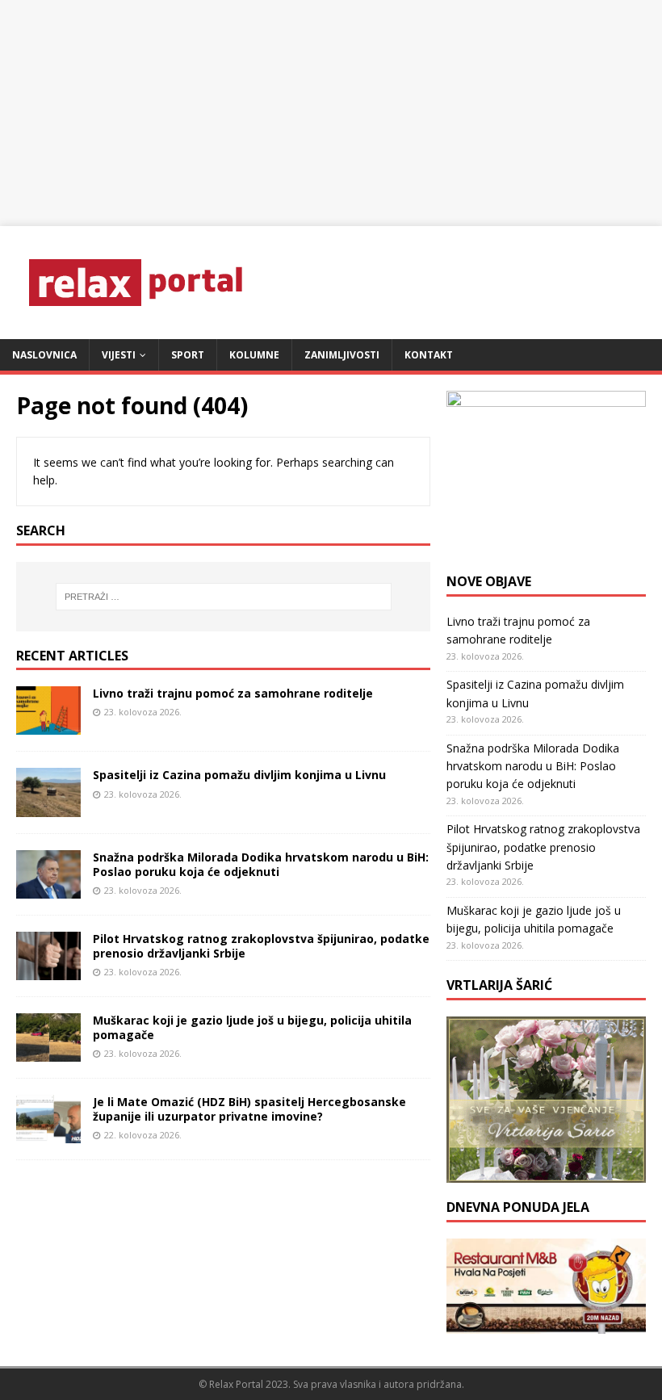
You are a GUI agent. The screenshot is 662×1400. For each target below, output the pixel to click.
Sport (187, 355)
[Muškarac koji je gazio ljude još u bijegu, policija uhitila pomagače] (48, 1051)
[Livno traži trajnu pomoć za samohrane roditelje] (48, 725)
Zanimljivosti (341, 355)
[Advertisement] (331, 113)
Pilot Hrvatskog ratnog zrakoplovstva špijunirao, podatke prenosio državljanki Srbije (261, 946)
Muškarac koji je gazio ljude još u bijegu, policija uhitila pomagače (252, 1027)
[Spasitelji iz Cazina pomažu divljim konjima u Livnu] (48, 807)
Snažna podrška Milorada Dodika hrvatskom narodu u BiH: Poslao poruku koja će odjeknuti (261, 864)
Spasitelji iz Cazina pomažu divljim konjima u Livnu (239, 774)
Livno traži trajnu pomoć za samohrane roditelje (233, 693)
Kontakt (428, 355)
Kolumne (254, 355)
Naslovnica (44, 355)
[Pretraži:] (223, 596)
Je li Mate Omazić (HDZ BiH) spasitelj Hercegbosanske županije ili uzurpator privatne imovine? (249, 1109)
